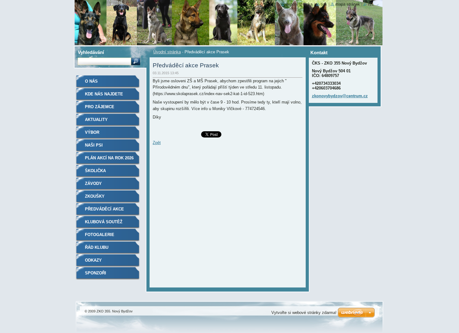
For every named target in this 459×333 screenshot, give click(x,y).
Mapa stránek (347, 4)
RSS (371, 4)
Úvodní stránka (167, 52)
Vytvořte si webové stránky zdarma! (304, 312)
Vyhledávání (91, 52)
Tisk (324, 4)
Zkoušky (95, 196)
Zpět (157, 142)
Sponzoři (95, 273)
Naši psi (94, 145)
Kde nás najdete (104, 94)
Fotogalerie (99, 234)
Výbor (92, 132)
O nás (91, 81)
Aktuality (96, 119)
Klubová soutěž (103, 222)
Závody (93, 183)
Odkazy (93, 260)
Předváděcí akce (104, 209)
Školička (95, 170)
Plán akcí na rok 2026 (109, 158)
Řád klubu (96, 247)
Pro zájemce (99, 106)
